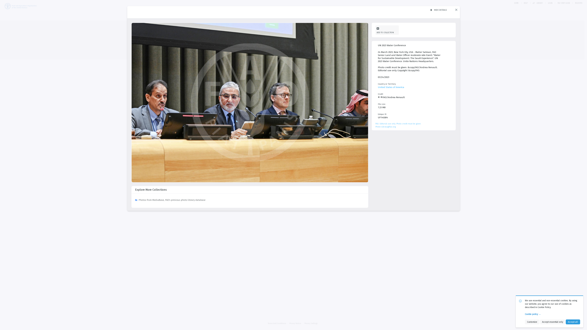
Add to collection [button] (385, 32)
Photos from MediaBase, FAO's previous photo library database (172, 200)
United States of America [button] (391, 87)
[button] (456, 10)
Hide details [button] (440, 10)
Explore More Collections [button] (151, 189)
